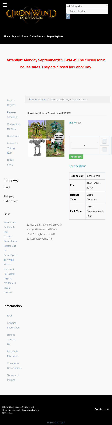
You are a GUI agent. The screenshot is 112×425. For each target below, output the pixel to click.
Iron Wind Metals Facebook (9, 264)
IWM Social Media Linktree (10, 288)
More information (56, 422)
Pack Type (76, 211)
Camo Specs (11, 255)
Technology (76, 176)
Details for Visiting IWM (12, 148)
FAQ (9, 315)
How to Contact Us (11, 340)
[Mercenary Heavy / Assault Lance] (46, 138)
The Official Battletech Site (10, 227)
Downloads (13, 136)
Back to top (101, 409)
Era (72, 185)
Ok (3, 417)
